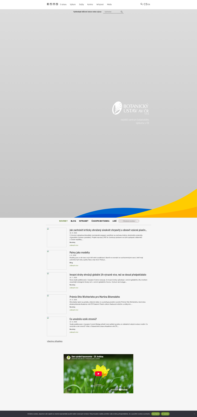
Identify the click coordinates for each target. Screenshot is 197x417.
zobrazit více (74, 245)
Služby (81, 4)
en (149, 4)
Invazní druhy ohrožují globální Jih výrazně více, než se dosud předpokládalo (108, 274)
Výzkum (73, 4)
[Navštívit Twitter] (56, 1)
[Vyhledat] (142, 4)
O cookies (165, 414)
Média (109, 4)
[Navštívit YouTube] (53, 1)
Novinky (63, 221)
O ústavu (63, 4)
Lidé (115, 221)
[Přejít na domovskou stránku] (130, 117)
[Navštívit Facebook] (47, 1)
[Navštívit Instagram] (50, 1)
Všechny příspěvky (54, 341)
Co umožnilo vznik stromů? (83, 319)
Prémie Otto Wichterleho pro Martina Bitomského (95, 296)
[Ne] (194, 414)
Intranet (83, 221)
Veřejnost (100, 4)
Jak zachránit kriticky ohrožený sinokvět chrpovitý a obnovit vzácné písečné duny (109, 230)
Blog (73, 221)
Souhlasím (155, 414)
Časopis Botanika (100, 221)
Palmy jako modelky (80, 252)
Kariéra (90, 4)
